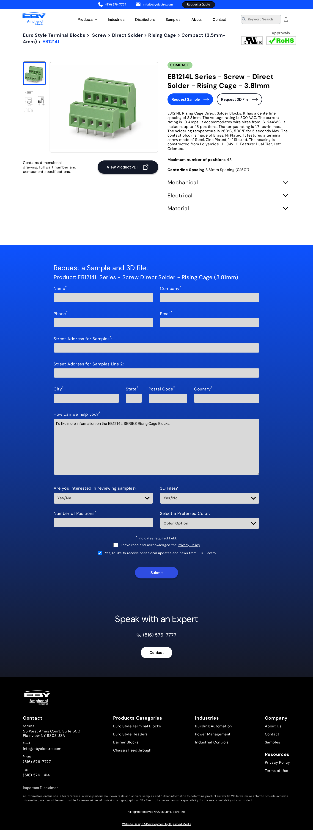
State (132, 389)
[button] (227, 182)
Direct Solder (127, 35)
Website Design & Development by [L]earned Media (156, 824)
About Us (273, 726)
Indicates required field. (156, 538)
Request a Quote (198, 4)
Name (60, 288)
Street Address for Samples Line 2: (89, 364)
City (59, 389)
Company (170, 288)
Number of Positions (75, 513)
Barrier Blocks (125, 742)
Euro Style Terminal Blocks (54, 35)
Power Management (213, 734)
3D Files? (169, 488)
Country (203, 389)
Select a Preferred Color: (185, 513)
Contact (156, 652)
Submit (157, 572)
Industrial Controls (211, 742)
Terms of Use (276, 770)
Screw (99, 35)
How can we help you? (77, 414)
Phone (61, 314)
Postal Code (162, 389)
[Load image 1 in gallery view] (34, 73)
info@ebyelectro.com (42, 748)
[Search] (276, 20)
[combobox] (261, 19)
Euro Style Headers (130, 734)
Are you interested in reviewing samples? (95, 488)
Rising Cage (162, 35)
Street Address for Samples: (83, 339)
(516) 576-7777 (37, 761)
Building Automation (213, 726)
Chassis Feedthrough (132, 750)
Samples (272, 742)
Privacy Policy (189, 545)
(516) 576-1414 (36, 775)
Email (166, 314)
